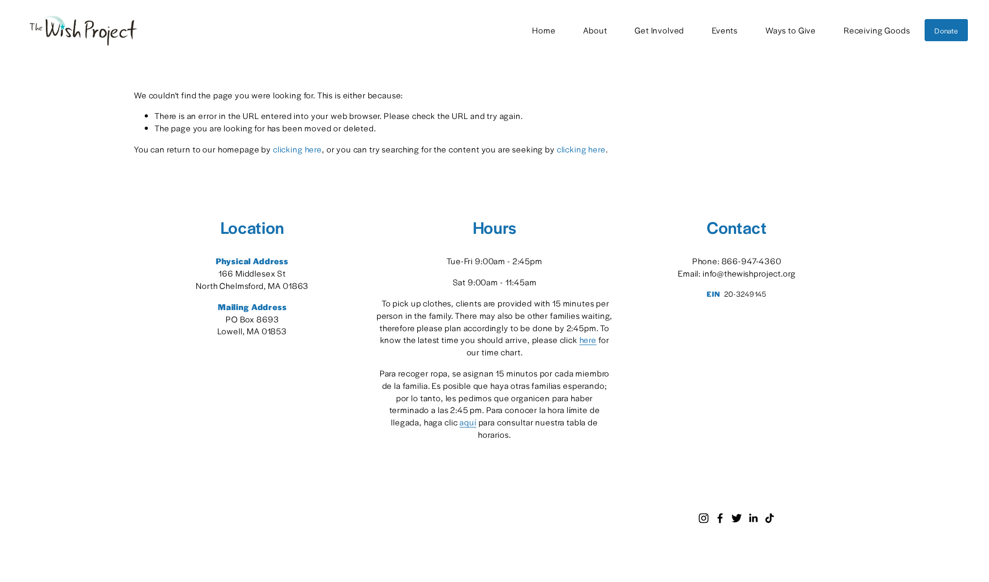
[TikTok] (769, 518)
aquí (467, 422)
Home (543, 30)
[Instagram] (703, 518)
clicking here (297, 149)
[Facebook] (720, 518)
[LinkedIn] (753, 518)
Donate (946, 30)
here (587, 340)
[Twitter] (736, 518)
